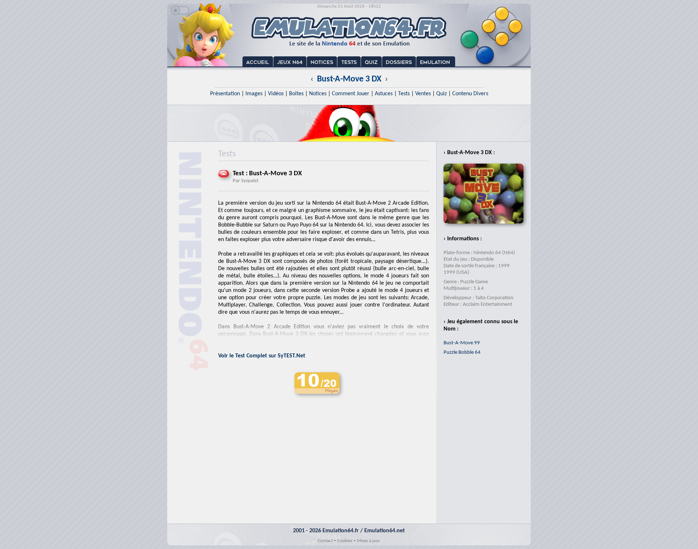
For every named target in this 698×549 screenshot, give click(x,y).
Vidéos (276, 94)
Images (253, 94)
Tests (404, 94)
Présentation (225, 94)
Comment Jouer (350, 94)
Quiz (441, 94)
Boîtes (296, 94)
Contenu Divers (470, 94)
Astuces (384, 94)
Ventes (423, 94)
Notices (317, 94)
